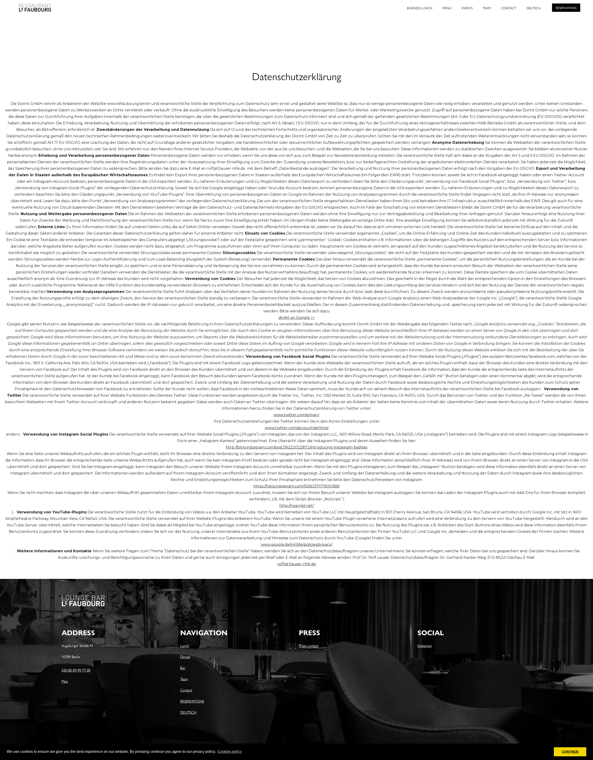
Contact (186, 690)
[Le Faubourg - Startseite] (28, 6)
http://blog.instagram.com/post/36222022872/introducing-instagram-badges (296, 447)
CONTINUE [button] (570, 752)
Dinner (185, 656)
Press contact (309, 645)
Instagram (424, 645)
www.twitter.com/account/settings (296, 428)
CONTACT (508, 8)
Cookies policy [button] (230, 752)
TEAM (487, 8)
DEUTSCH (534, 8)
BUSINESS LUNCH (419, 8)
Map (65, 681)
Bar (182, 667)
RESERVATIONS (566, 7)
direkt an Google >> (296, 317)
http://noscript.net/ (296, 505)
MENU (446, 8)
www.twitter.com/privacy (296, 415)
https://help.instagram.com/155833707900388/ (296, 486)
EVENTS (467, 8)
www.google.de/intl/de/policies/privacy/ (296, 544)
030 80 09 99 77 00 (76, 670)
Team (184, 678)
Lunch (184, 645)
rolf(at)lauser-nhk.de (296, 564)
